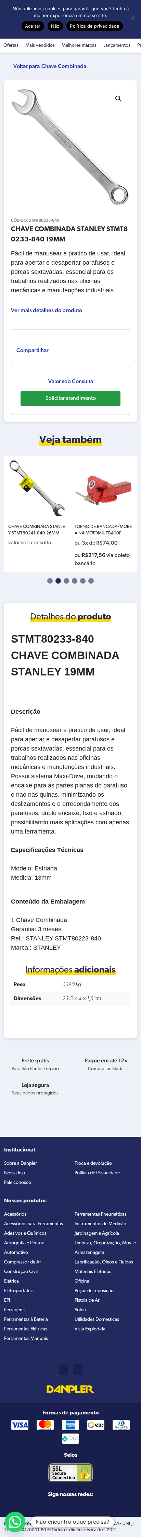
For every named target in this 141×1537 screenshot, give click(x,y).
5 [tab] (83, 581)
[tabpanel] (37, 514)
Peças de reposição (94, 1291)
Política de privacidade (94, 26)
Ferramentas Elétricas (25, 1329)
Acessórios (15, 1214)
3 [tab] (66, 581)
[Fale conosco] (77, 1369)
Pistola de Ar (87, 1300)
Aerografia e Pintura (24, 1243)
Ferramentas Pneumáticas (101, 1214)
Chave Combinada (63, 66)
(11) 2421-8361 (63, 1369)
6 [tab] (91, 581)
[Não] (132, 18)
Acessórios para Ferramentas (33, 1224)
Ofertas (10, 45)
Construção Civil (21, 1271)
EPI (7, 1300)
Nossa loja (14, 1173)
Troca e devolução (93, 1163)
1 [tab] (50, 581)
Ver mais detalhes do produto (46, 310)
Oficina (82, 1281)
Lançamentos (116, 45)
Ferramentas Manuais (26, 1338)
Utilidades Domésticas (97, 1319)
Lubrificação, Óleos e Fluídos (104, 1262)
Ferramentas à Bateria (26, 1319)
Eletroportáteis (19, 1291)
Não (55, 26)
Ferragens (14, 1310)
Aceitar (33, 26)
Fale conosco (17, 1182)
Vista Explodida (90, 1329)
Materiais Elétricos (93, 1271)
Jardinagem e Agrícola (97, 1233)
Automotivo (16, 1252)
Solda (80, 1310)
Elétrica (11, 1281)
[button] (118, 99)
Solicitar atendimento (71, 398)
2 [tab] (58, 581)
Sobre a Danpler (20, 1163)
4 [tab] (74, 581)
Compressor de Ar (22, 1262)
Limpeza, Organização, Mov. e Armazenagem (105, 1248)
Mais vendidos (40, 45)
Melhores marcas (79, 45)
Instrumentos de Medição (100, 1224)
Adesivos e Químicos (25, 1233)
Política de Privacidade (97, 1173)
